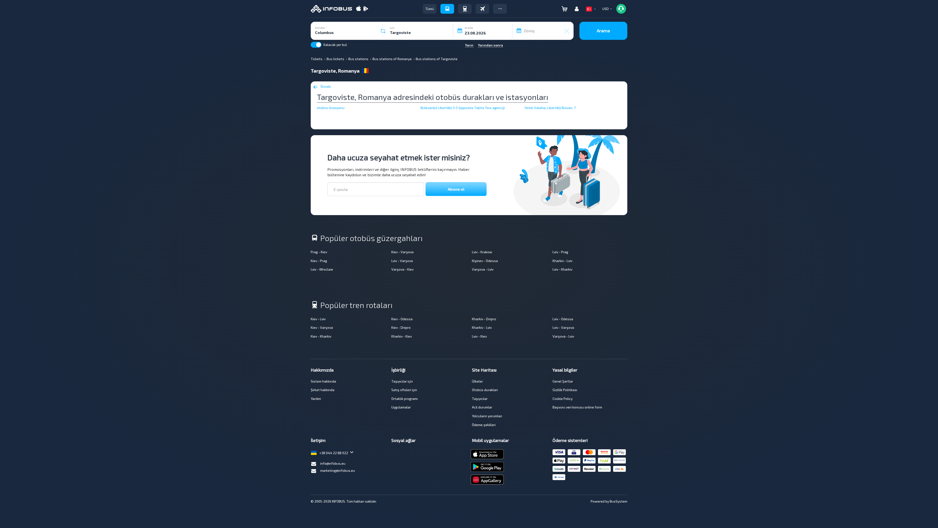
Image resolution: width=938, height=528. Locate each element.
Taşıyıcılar (480, 398)
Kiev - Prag (319, 261)
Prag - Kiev (319, 252)
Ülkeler (477, 381)
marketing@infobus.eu (337, 470)
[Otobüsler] (447, 9)
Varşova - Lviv (482, 269)
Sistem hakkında (323, 381)
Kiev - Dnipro (401, 327)
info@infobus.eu (332, 463)
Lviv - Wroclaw (322, 269)
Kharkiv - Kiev (401, 336)
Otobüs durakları (485, 390)
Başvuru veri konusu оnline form (577, 407)
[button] (500, 9)
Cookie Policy (563, 398)
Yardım (316, 398)
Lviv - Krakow (482, 252)
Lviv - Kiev (479, 336)
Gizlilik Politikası (565, 390)
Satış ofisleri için (404, 390)
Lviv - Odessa (563, 319)
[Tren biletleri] (465, 9)
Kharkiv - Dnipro (484, 319)
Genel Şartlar (563, 381)
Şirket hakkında (322, 390)
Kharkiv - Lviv (562, 261)
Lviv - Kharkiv (562, 269)
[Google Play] (366, 9)
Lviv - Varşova (402, 261)
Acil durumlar (482, 407)
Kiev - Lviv (318, 319)
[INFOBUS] (331, 9)
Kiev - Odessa (402, 319)
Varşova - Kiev (402, 269)
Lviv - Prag (560, 252)
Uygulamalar (401, 407)
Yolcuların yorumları (487, 416)
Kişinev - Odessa (485, 261)
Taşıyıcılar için (402, 381)
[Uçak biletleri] (482, 9)
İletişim (318, 440)
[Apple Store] (359, 9)
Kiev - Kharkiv (321, 336)
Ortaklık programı (404, 398)
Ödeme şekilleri (484, 425)
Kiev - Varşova (402, 252)
